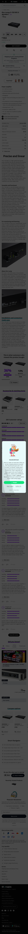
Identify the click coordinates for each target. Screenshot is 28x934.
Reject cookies (10, 486)
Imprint (10, 489)
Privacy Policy (16, 489)
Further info (18, 486)
